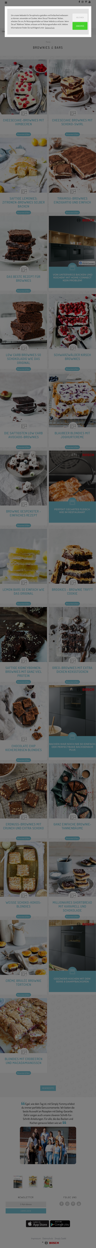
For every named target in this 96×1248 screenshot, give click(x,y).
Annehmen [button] (80, 26)
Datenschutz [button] (49, 27)
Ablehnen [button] (80, 17)
